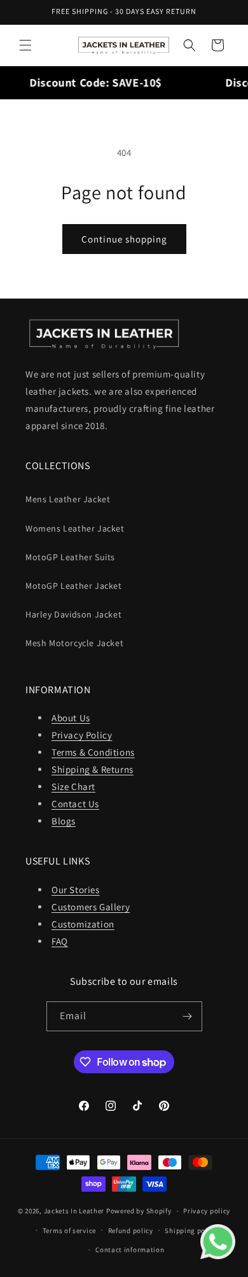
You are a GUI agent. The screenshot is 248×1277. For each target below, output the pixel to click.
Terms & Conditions (93, 752)
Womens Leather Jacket (75, 528)
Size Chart (73, 786)
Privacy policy (206, 1210)
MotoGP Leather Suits (70, 557)
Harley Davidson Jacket (73, 614)
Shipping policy (191, 1230)
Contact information (129, 1249)
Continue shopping (124, 239)
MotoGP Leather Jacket (73, 585)
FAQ (60, 941)
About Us (71, 718)
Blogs (64, 821)
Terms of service (69, 1230)
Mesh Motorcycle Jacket (74, 643)
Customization (83, 924)
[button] (25, 45)
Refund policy (130, 1230)
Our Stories (76, 890)
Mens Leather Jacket (67, 499)
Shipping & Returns (93, 769)
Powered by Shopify (139, 1210)
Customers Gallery (91, 907)
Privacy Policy (82, 735)
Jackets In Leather (74, 1210)
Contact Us (75, 804)
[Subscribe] (188, 1016)
